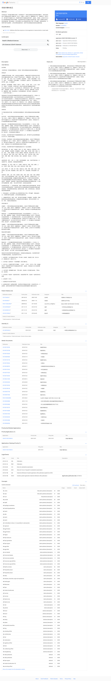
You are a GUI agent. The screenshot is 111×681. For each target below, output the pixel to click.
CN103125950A (6, 313)
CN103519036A (6, 363)
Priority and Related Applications (69, 54)
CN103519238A (6, 410)
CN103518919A (6, 388)
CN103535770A (6, 391)
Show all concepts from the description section (14, 669)
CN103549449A (6, 382)
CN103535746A (6, 394)
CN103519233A (6, 375)
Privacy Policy (68, 678)
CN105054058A (6, 401)
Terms (61, 678)
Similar (79, 19)
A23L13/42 (7, 30)
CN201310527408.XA (8, 438)
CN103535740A (6, 413)
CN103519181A (6, 369)
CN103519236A (6, 353)
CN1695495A (6, 300)
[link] (25, 30)
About (37, 678)
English (66, 23)
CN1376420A (6, 297)
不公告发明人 (63, 25)
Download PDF (61, 19)
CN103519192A (6, 372)
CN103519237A (6, 407)
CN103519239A (6, 347)
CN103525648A (6, 404)
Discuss (77, 56)
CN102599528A (6, 307)
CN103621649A (6, 379)
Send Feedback (44, 678)
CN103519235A (6, 385)
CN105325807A (6, 366)
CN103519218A (6, 350)
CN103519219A (6, 360)
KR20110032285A (7, 303)
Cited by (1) (70, 52)
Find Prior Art (71, 19)
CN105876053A (6, 330)
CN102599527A (6, 310)
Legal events (76, 52)
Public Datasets (54, 678)
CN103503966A (6, 356)
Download (76, 485)
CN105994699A (6, 423)
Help (74, 678)
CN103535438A (6, 420)
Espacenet (65, 56)
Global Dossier (71, 56)
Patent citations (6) (62, 52)
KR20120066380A (7, 398)
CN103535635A (6, 417)
